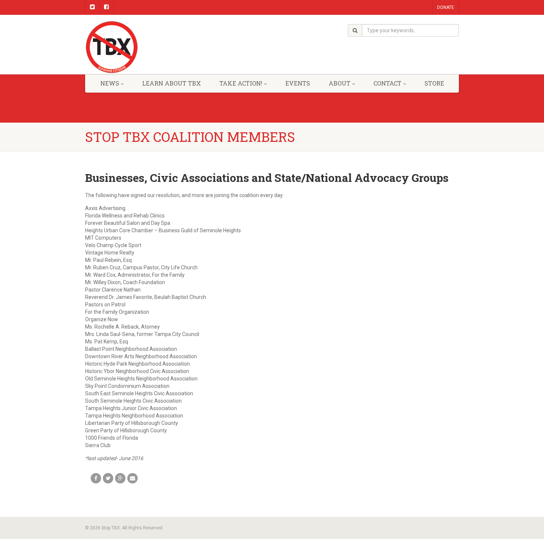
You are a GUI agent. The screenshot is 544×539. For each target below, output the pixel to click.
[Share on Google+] (120, 478)
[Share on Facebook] (96, 478)
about (339, 83)
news (109, 83)
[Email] (132, 478)
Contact (387, 83)
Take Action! (240, 83)
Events (297, 83)
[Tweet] (108, 478)
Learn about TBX (171, 83)
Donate (445, 7)
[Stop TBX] (143, 47)
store (434, 83)
